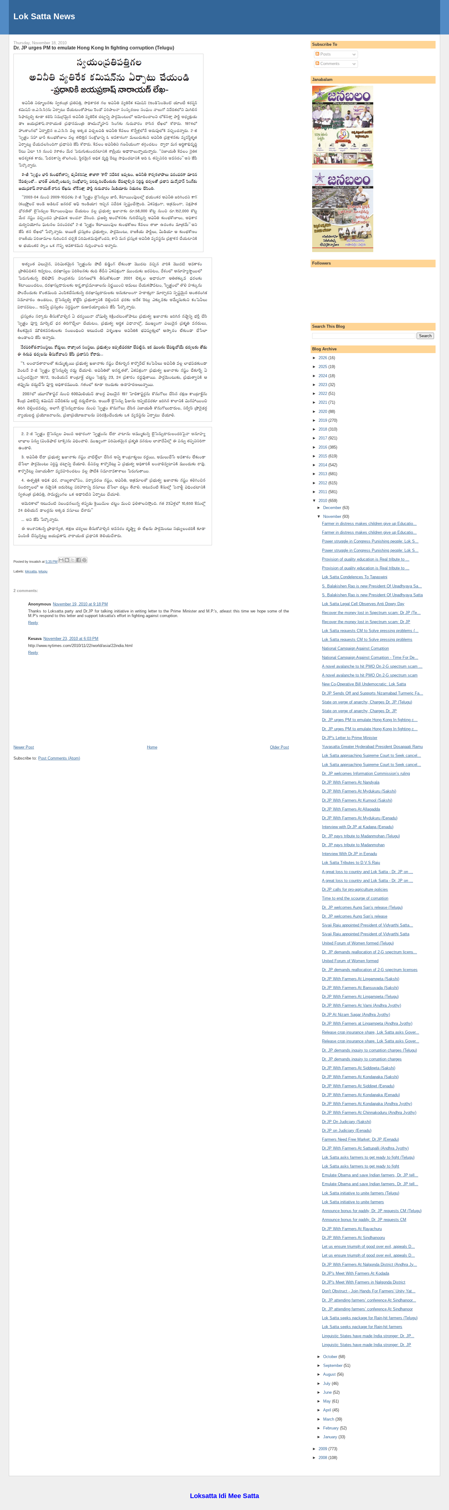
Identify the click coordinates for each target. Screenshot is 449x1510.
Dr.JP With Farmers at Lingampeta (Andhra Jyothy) (367, 1023)
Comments (329, 63)
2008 (323, 1457)
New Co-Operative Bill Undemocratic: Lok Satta (364, 684)
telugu (42, 571)
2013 (323, 473)
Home (152, 747)
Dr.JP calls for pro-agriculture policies (355, 889)
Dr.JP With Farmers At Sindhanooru (353, 1237)
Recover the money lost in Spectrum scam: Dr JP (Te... (371, 612)
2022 (323, 393)
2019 (323, 420)
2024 (323, 376)
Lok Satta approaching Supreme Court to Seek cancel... (371, 755)
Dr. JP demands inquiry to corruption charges (362, 1059)
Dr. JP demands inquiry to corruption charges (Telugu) (369, 1050)
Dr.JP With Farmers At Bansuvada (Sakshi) (360, 987)
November (332, 516)
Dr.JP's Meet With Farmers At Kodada (355, 1273)
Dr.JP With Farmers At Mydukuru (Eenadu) (359, 818)
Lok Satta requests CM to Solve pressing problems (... (370, 630)
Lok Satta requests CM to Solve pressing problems (367, 639)
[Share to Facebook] (78, 560)
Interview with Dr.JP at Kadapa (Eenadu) (357, 827)
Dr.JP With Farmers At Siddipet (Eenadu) (358, 1086)
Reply (33, 622)
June (328, 1392)
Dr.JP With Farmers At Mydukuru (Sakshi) (359, 791)
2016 (323, 447)
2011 (323, 491)
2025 (323, 366)
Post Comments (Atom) (59, 758)
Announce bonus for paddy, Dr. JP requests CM (364, 1219)
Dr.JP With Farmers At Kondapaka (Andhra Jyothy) (367, 1103)
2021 (323, 402)
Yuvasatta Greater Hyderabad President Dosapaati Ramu (372, 746)
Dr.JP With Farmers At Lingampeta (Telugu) (360, 996)
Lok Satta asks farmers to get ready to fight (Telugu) (368, 1157)
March (329, 1419)
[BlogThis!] (67, 560)
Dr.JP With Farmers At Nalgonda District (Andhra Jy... (369, 1264)
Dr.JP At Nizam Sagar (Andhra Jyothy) (356, 1014)
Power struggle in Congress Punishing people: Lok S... (370, 541)
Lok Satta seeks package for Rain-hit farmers (362, 1326)
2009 (323, 1449)
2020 (323, 411)
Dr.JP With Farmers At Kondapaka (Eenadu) (361, 1095)
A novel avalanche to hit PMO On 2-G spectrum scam (370, 675)
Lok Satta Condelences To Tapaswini (354, 577)
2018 (323, 429)
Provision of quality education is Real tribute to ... (365, 559)
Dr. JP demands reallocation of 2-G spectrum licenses (370, 969)
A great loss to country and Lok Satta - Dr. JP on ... (367, 871)
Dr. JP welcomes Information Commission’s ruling (366, 773)
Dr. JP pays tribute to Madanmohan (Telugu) (361, 836)
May (327, 1401)
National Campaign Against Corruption (355, 648)
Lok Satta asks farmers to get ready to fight (360, 1166)
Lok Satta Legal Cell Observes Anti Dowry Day (363, 603)
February (331, 1428)
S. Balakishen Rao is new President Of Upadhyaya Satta (372, 595)
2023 (323, 384)
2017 (323, 438)
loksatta (31, 571)
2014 (323, 465)
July (327, 1383)
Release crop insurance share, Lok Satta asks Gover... (370, 1032)
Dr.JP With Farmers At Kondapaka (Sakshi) (360, 1077)
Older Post (279, 747)
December (332, 507)
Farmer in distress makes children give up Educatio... (369, 523)
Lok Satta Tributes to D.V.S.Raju (351, 862)
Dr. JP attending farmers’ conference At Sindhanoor (367, 1309)
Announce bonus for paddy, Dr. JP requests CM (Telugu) (372, 1210)
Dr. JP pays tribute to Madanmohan (353, 845)
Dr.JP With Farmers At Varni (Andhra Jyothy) (361, 1005)
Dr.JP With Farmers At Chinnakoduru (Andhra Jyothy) (369, 1112)
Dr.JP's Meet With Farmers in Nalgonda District (363, 1282)
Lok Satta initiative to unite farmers (353, 1202)
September (333, 1365)
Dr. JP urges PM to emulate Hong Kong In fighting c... (370, 719)
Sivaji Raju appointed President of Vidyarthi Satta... (367, 925)
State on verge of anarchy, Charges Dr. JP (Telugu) (367, 702)
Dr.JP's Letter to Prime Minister (349, 737)
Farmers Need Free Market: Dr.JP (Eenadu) (360, 1139)
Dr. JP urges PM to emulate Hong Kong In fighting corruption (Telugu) (93, 47)
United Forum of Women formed (350, 961)
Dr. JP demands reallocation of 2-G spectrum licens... (369, 952)
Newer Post (23, 747)
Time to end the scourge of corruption (355, 898)
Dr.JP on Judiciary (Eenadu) (346, 1130)
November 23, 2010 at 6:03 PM (70, 638)
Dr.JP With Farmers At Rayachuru (352, 1228)
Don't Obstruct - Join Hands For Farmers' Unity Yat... (368, 1291)
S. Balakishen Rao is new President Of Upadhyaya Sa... (372, 586)
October (330, 1356)
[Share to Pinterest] (84, 560)
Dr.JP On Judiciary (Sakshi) (346, 1121)
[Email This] (61, 560)
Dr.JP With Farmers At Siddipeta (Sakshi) (358, 1068)
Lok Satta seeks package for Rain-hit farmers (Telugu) (370, 1318)
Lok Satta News (44, 16)
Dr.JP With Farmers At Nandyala (350, 782)
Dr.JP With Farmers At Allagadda (351, 809)
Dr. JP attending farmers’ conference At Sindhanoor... (369, 1300)
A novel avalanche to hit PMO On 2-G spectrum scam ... (372, 666)
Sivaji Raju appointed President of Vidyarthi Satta (365, 934)
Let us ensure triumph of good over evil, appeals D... (368, 1246)
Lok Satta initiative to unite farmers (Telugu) (360, 1193)
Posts (325, 54)
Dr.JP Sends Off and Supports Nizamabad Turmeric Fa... (372, 693)
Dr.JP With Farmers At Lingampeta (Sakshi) (360, 979)
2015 (323, 456)
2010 (323, 500)
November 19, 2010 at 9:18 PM (80, 604)
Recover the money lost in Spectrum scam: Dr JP (366, 622)
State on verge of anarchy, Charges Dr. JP (359, 711)
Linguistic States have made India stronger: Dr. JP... (368, 1336)
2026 (323, 358)
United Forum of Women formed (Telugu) (358, 943)
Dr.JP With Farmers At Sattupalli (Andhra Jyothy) (365, 1148)
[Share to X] (73, 560)
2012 (323, 483)
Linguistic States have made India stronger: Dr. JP (366, 1344)
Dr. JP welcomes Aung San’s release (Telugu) (362, 907)
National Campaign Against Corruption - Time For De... (370, 657)
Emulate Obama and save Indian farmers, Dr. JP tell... (370, 1175)
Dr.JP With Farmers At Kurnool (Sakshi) (357, 800)
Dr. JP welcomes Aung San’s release (354, 916)
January (330, 1437)
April (327, 1410)
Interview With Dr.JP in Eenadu (349, 853)
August (330, 1374)
